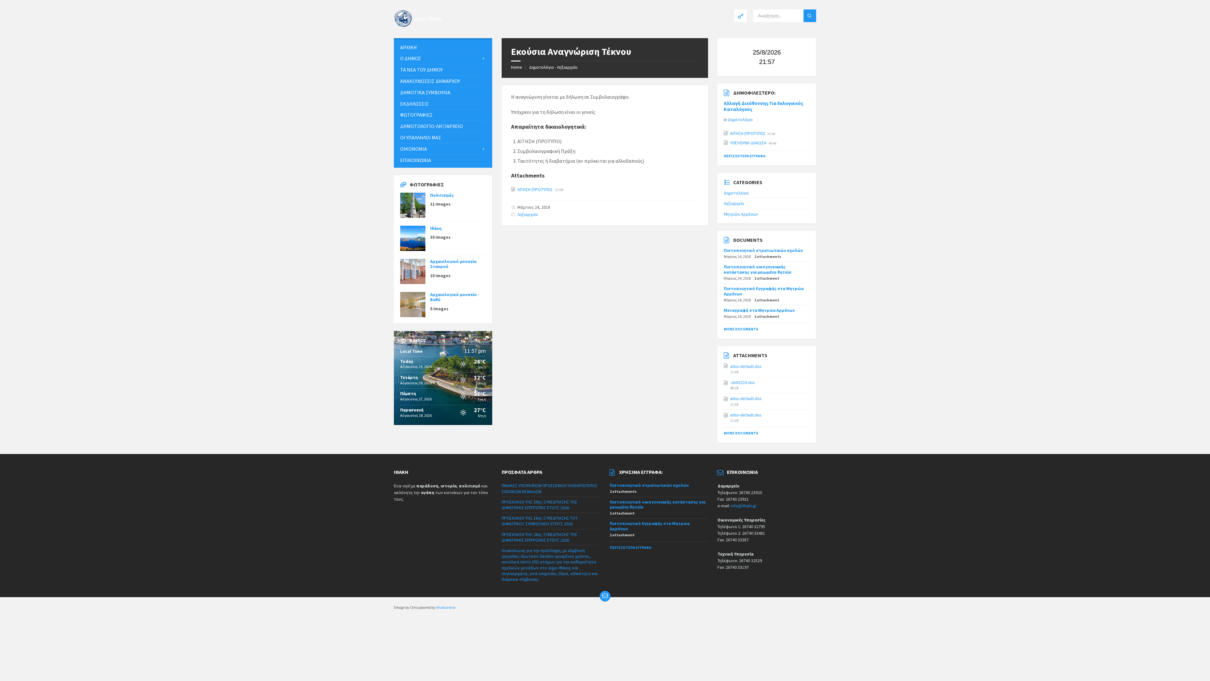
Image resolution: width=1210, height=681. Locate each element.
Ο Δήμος (410, 58)
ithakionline (445, 607)
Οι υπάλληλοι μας (420, 137)
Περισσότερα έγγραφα (744, 156)
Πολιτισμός (442, 195)
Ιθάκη (435, 228)
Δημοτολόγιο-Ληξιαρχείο (431, 126)
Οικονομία (413, 149)
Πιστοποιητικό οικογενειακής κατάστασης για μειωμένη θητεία (757, 269)
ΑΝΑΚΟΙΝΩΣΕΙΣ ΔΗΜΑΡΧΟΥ (430, 81)
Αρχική (408, 47)
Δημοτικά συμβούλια (425, 92)
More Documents (741, 329)
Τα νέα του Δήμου (421, 70)
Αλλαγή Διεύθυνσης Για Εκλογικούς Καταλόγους (763, 106)
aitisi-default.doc (746, 366)
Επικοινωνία (415, 160)
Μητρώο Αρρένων (741, 214)
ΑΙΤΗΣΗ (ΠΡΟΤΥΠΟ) (535, 189)
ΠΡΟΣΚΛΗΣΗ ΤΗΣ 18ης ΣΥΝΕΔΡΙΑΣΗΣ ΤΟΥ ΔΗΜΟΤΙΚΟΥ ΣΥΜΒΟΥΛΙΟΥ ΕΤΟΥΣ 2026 (540, 521)
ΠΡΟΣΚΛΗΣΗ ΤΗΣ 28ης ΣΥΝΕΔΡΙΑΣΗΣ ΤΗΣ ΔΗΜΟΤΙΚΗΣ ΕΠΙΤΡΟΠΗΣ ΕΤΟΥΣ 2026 (539, 537)
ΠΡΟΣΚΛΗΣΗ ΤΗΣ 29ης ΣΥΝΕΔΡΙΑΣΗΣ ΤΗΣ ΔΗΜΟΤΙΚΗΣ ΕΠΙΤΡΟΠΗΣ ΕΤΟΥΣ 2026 (539, 504)
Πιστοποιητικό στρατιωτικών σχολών (763, 250)
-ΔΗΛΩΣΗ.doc (742, 382)
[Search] (810, 15)
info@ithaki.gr (744, 506)
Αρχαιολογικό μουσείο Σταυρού (453, 264)
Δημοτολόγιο (740, 119)
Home (516, 67)
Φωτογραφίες (416, 115)
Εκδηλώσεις (414, 104)
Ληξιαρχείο (527, 214)
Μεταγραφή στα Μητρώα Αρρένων (759, 310)
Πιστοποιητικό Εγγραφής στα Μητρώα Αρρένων (764, 291)
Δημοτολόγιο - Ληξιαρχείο (553, 67)
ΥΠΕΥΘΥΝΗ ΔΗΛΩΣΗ (748, 143)
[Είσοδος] (740, 15)
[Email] (605, 596)
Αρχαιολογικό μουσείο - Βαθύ (454, 297)
